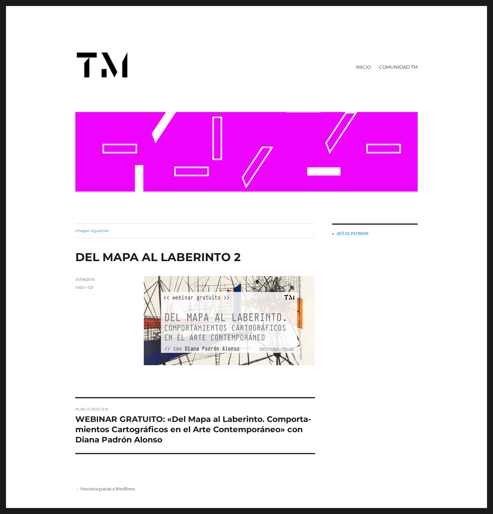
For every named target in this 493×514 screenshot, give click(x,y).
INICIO (363, 67)
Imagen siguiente (92, 230)
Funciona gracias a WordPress (107, 489)
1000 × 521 (84, 287)
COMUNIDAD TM (398, 67)
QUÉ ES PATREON (352, 233)
